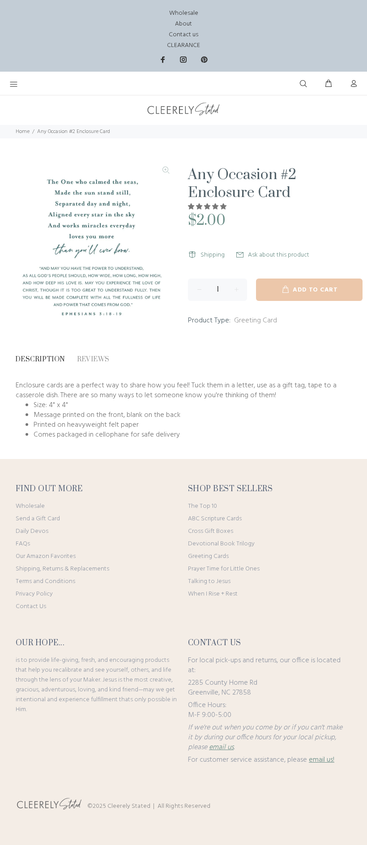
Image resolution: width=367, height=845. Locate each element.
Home (23, 131)
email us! (321, 760)
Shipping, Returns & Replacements (62, 569)
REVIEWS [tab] (93, 359)
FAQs (23, 544)
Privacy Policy (34, 594)
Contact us (183, 35)
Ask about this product (278, 255)
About (183, 24)
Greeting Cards (208, 556)
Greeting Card (255, 320)
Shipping (213, 255)
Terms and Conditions (45, 581)
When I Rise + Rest (213, 594)
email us (221, 747)
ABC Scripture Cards (215, 519)
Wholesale (183, 13)
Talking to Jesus (209, 581)
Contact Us (31, 606)
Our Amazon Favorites (46, 556)
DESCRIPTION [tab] (40, 359)
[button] (208, 207)
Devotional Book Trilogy (221, 544)
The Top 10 (202, 506)
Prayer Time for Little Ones (224, 569)
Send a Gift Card (38, 519)
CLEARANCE (183, 45)
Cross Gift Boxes (210, 531)
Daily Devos (32, 531)
